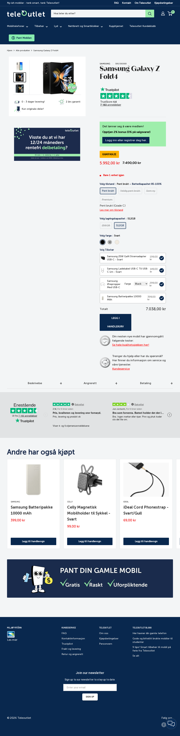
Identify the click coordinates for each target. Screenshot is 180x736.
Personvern (105, 643)
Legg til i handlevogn (33, 541)
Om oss (103, 633)
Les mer (12, 639)
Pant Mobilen (24, 37)
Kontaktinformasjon (73, 638)
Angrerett (90, 383)
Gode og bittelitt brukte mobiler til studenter (153, 640)
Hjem (9, 50)
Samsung (105, 63)
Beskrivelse (35, 383)
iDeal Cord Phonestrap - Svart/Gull (146, 510)
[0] (170, 13)
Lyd (56, 26)
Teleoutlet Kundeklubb (142, 26)
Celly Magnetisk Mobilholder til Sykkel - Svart (88, 513)
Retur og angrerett (72, 654)
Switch (160, 258)
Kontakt (126, 3)
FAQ (116, 3)
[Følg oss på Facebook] (163, 724)
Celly (70, 502)
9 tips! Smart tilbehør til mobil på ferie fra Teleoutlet (152, 649)
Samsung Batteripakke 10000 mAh (32, 510)
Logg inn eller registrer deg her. (126, 140)
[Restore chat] (171, 723)
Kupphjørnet (116, 26)
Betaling (145, 383)
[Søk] (149, 13)
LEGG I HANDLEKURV (115, 322)
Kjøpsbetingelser (164, 3)
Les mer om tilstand (111, 209)
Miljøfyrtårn (14, 627)
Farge (127, 283)
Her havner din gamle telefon (149, 633)
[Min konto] (163, 13)
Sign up (90, 697)
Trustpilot (67, 643)
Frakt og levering (71, 648)
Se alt (136, 655)
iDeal (126, 502)
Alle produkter (23, 50)
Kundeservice (121, 368)
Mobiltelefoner (15, 26)
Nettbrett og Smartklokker (83, 26)
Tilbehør (39, 26)
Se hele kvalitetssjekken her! (130, 344)
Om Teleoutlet (143, 3)
